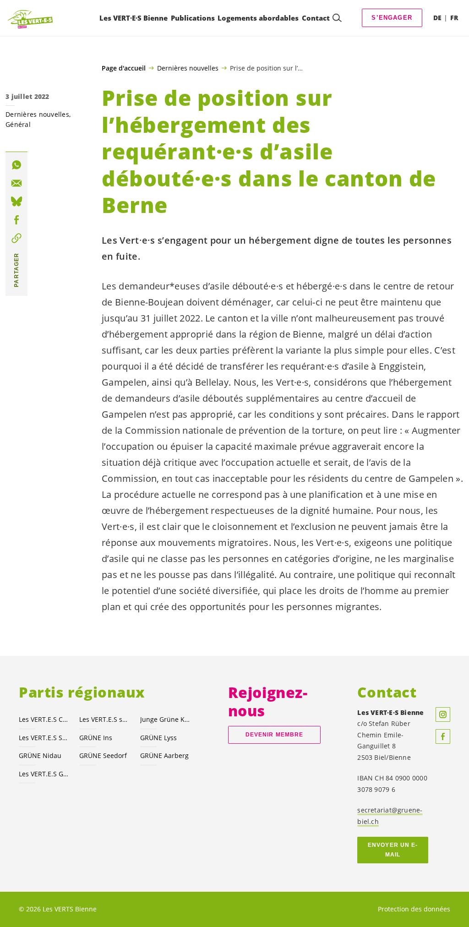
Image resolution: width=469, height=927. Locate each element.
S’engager (391, 17)
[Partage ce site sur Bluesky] (16, 201)
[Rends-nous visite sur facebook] (443, 736)
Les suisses (104, 719)
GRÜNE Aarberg (164, 755)
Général (18, 124)
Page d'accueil (124, 68)
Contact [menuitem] (316, 17)
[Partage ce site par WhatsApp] (16, 165)
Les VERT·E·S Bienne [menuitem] (133, 17)
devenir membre (274, 734)
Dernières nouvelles (187, 67)
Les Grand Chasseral (43, 773)
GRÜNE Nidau (40, 755)
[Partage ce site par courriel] (16, 183)
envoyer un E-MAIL (393, 850)
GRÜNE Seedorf (103, 755)
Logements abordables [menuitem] (258, 17)
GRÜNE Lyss (158, 737)
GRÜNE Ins (95, 737)
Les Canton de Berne (43, 719)
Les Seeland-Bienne (43, 737)
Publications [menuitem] (193, 17)
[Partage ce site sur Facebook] (16, 220)
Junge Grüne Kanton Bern (165, 719)
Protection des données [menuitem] (414, 909)
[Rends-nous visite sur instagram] (443, 714)
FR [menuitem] (454, 17)
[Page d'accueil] (30, 17)
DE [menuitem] (437, 17)
